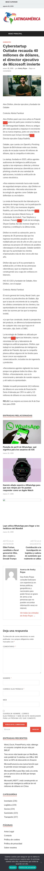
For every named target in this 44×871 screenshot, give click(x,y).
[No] (41, 862)
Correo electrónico (13, 689)
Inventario (8, 801)
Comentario (9, 646)
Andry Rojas (22, 68)
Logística (8, 805)
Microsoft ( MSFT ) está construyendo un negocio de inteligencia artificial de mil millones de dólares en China (21, 783)
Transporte (8, 817)
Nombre (7, 678)
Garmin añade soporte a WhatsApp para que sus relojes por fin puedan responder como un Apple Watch (21, 487)
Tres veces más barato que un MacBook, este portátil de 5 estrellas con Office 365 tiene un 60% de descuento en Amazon (21, 757)
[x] (39, 6)
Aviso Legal (9, 832)
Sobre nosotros (10, 848)
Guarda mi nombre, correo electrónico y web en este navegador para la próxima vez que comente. (22, 716)
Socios (7, 809)
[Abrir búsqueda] (38, 34)
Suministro (7, 42)
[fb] (36, 6)
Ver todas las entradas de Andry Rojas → (29, 614)
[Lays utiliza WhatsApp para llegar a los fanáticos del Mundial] (22, 512)
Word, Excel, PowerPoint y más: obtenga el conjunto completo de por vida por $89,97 (21, 747)
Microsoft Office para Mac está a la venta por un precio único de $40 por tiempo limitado (21, 774)
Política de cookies (12, 840)
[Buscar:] (22, 729)
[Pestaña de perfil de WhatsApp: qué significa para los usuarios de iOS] (22, 433)
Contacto (8, 836)
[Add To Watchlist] (5, 122)
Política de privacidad (13, 844)
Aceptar (13, 867)
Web (5, 700)
